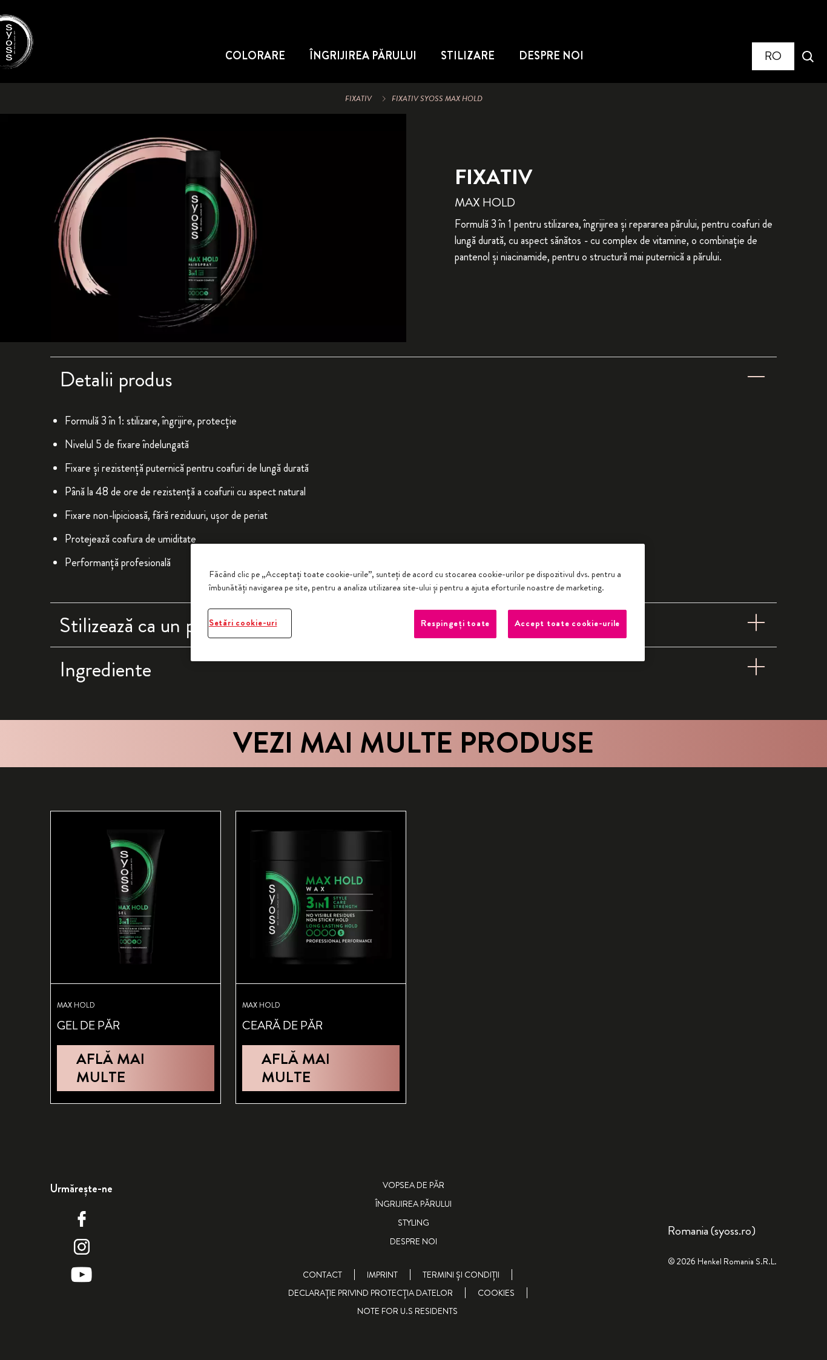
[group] (203, 228)
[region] (418, 602)
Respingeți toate (455, 623)
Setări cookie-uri (243, 622)
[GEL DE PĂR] (135, 957)
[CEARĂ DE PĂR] (321, 957)
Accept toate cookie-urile (567, 623)
